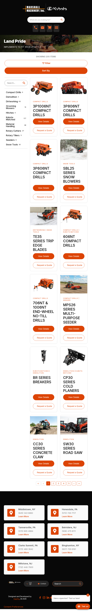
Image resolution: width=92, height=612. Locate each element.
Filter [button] (47, 63)
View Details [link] (43, 121)
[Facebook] (40, 597)
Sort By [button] (46, 70)
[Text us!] (83, 606)
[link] (49, 28)
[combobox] (46, 20)
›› (79, 483)
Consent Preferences (13, 606)
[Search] (80, 583)
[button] (36, 28)
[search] (62, 20)
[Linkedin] (47, 597)
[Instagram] (44, 597)
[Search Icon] (24, 83)
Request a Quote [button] (44, 130)
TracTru (16, 599)
